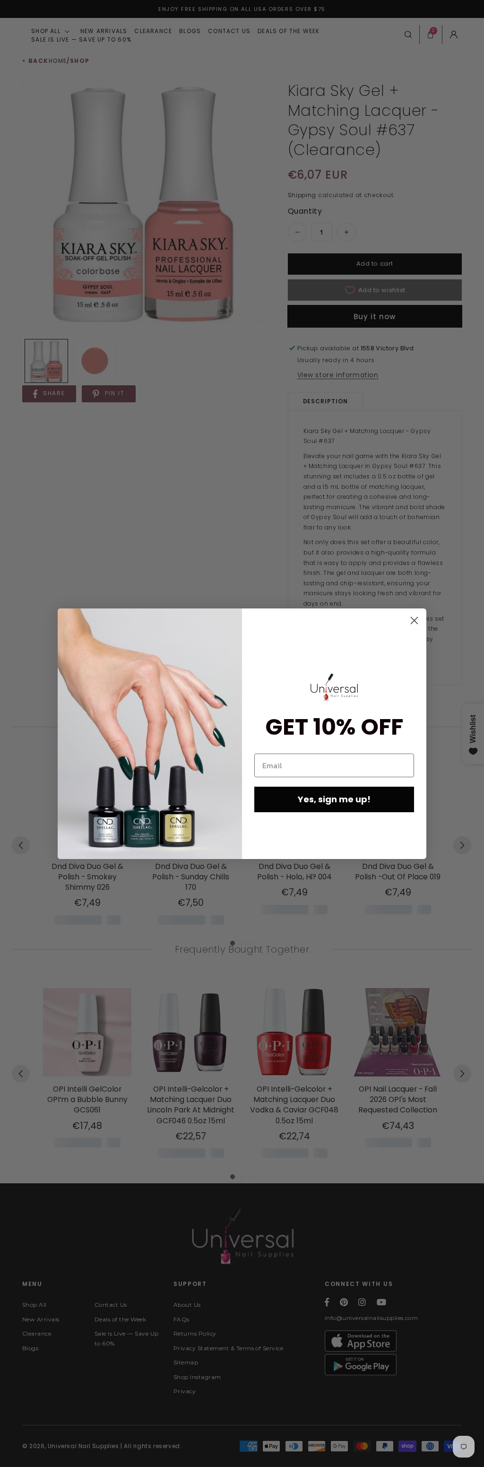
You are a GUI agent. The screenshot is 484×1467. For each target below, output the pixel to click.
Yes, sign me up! (334, 799)
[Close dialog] (414, 620)
